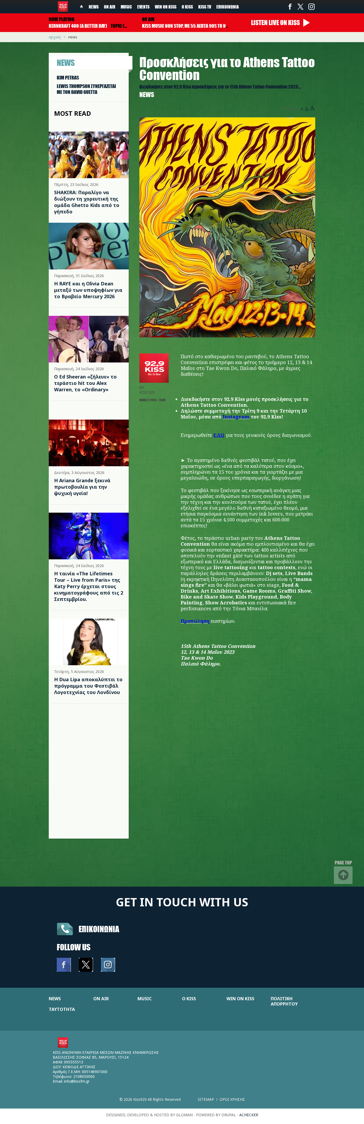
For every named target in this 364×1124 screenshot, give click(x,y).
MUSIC (144, 999)
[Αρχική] (63, 6)
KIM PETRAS (68, 78)
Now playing (61, 19)
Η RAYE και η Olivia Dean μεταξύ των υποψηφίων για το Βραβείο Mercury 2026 (88, 290)
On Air (109, 6)
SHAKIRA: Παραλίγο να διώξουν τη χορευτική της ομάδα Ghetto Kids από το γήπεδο (86, 202)
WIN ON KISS (240, 999)
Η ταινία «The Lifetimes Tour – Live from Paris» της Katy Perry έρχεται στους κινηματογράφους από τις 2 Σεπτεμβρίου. (88, 586)
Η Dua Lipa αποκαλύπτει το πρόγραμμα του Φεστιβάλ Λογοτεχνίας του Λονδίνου (88, 685)
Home (81, 7)
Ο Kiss (187, 6)
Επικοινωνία (227, 6)
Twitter (301, 7)
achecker (248, 1114)
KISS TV (204, 6)
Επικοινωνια (99, 929)
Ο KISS (189, 999)
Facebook (290, 7)
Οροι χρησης (232, 1099)
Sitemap (206, 1099)
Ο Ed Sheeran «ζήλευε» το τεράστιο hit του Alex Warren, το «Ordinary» (85, 383)
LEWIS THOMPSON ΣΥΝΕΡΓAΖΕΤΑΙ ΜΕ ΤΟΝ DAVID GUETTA (86, 89)
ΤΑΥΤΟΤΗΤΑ (62, 1009)
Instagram (311, 7)
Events (143, 6)
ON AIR (101, 999)
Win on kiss (165, 6)
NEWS (55, 999)
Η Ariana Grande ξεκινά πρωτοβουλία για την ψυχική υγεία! (82, 486)
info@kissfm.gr (77, 1081)
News (94, 6)
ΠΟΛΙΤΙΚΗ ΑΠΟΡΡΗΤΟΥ (284, 1001)
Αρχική (55, 36)
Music (126, 6)
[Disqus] (227, 771)
